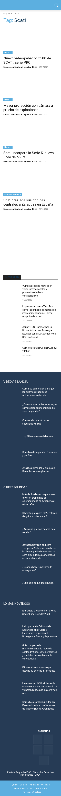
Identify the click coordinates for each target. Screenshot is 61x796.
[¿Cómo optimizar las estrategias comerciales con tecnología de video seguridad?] (11, 408)
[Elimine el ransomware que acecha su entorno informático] (11, 671)
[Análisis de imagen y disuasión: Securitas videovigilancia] (11, 472)
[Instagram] (43, 760)
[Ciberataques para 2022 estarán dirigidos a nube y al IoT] (11, 517)
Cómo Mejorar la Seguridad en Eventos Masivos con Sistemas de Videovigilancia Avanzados (38, 705)
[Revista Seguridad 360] (30, 5)
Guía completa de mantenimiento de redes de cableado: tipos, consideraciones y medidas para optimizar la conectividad (39, 652)
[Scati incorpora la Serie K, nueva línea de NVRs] (30, 135)
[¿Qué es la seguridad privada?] (11, 587)
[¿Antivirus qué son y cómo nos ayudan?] (11, 533)
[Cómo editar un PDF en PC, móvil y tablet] (11, 352)
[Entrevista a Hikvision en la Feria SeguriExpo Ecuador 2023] (11, 614)
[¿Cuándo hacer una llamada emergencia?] (11, 571)
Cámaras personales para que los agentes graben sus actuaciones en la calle (38, 392)
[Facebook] (37, 739)
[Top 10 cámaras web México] (11, 440)
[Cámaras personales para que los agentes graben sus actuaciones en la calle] (11, 393)
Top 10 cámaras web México (37, 436)
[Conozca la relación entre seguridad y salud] (11, 424)
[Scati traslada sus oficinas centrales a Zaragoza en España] (30, 182)
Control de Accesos (12, 194)
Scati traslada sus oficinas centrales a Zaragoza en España (28, 202)
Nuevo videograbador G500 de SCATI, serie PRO (27, 60)
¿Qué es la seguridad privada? (38, 583)
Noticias (8, 52)
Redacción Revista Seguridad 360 (19, 67)
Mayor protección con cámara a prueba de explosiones (28, 108)
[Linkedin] (37, 749)
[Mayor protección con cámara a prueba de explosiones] (30, 87)
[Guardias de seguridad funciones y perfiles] (11, 456)
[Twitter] (48, 739)
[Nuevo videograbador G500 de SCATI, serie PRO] (30, 40)
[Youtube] (48, 749)
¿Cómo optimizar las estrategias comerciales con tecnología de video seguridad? (39, 407)
